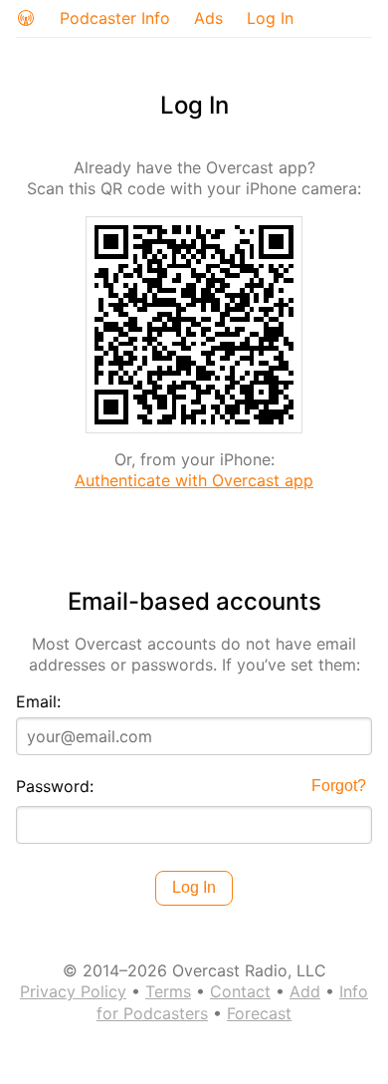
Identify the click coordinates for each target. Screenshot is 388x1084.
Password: (55, 786)
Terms (168, 991)
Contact (240, 991)
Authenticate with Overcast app (194, 480)
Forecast (259, 1013)
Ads (208, 18)
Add (305, 991)
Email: (38, 701)
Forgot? (338, 785)
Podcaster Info (115, 18)
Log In (270, 18)
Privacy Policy (73, 991)
